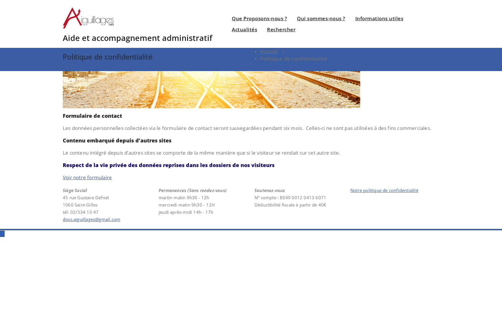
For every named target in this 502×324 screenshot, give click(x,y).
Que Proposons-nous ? (259, 18)
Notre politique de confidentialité (384, 190)
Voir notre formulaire (87, 177)
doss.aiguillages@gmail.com (91, 219)
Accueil (269, 51)
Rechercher (281, 29)
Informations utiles (379, 18)
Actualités (244, 29)
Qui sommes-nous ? (321, 18)
